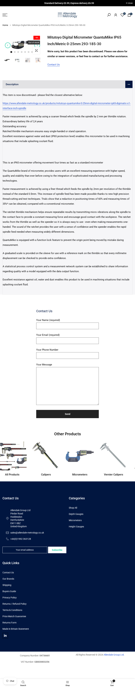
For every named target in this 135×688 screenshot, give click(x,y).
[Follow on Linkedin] (5, 635)
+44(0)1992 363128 (20, 539)
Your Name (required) (48, 320)
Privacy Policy (9, 597)
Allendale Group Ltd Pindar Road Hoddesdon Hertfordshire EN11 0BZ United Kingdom (20, 518)
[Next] (37, 45)
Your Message (44, 364)
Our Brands (8, 578)
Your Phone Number (47, 349)
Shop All (73, 507)
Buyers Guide (9, 591)
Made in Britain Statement (15, 629)
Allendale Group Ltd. (114, 654)
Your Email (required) (48, 334)
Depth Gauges (76, 514)
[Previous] (8, 45)
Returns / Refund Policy (14, 603)
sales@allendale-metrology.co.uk (27, 532)
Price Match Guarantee (14, 616)
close (6, 3)
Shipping (6, 585)
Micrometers (75, 520)
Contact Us (53, 64)
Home (5, 25)
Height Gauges (76, 526)
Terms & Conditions (12, 610)
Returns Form (9, 622)
